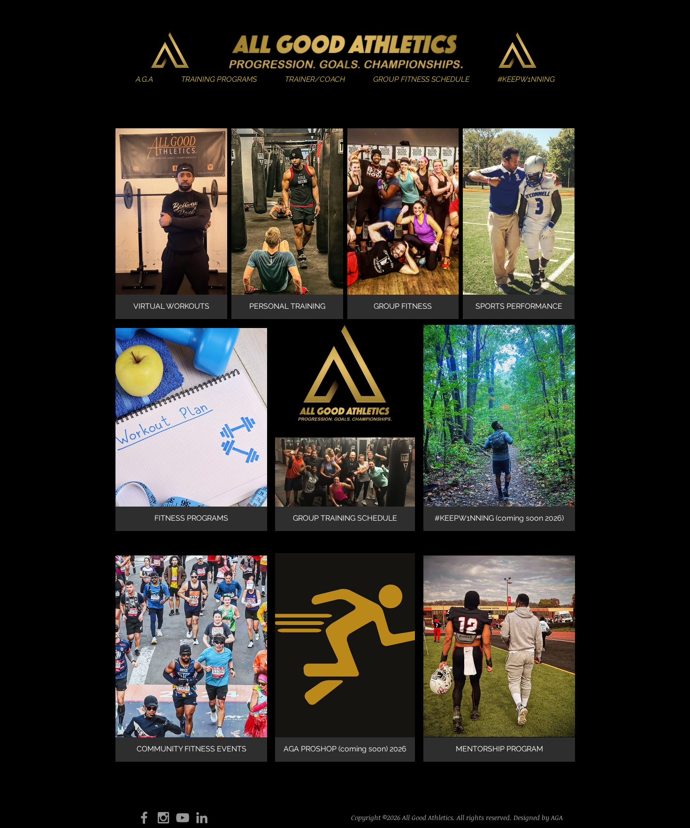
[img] (499, 428)
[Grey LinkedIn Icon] (202, 818)
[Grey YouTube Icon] (183, 818)
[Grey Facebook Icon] (144, 818)
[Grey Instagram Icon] (163, 818)
